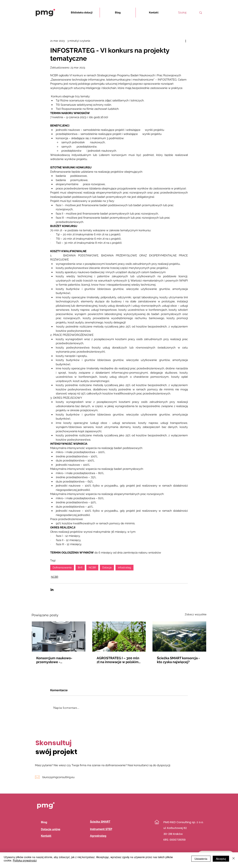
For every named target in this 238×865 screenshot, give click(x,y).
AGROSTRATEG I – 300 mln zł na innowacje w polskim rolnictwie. (118, 660)
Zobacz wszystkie (195, 614)
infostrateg (124, 567)
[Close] (233, 858)
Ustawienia (200, 859)
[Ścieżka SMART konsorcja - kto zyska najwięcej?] (179, 636)
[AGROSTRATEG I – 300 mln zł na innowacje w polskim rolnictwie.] (119, 636)
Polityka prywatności (25, 860)
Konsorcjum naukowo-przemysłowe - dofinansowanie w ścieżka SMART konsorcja (57, 660)
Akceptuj (221, 859)
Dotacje (107, 567)
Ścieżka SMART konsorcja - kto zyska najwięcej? (178, 660)
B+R (80, 567)
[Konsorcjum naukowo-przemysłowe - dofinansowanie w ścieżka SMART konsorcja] (59, 636)
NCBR (92, 567)
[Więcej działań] (185, 41)
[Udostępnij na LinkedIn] (52, 589)
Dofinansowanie (62, 567)
